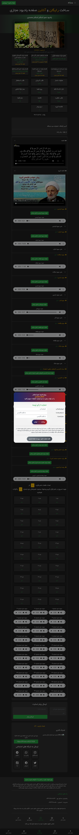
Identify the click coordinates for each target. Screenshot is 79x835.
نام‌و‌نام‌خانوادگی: (60, 409)
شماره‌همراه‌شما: (60, 413)
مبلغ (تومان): (60, 416)
